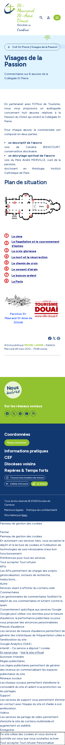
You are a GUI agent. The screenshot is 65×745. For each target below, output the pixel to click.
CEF (8, 457)
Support (5, 695)
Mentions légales (13, 510)
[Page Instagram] (20, 413)
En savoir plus (9, 652)
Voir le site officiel (32, 652)
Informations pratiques (26, 451)
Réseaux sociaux (11, 678)
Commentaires (9, 592)
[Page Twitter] (14, 413)
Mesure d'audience (12, 626)
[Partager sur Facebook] (50, 338)
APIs (3, 566)
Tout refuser (28, 562)
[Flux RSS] (33, 413)
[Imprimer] (58, 338)
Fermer (4, 532)
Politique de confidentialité (41, 510)
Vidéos (4, 712)
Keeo (24, 515)
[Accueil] (10, 17)
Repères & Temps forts (26, 470)
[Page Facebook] (7, 413)
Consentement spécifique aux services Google (30, 609)
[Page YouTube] (27, 413)
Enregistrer (7, 730)
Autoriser (6, 656)
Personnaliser (45, 742)
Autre (3, 583)
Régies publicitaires (12, 661)
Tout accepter (9, 562)
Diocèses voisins (19, 464)
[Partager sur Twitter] (54, 338)
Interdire (18, 656)
